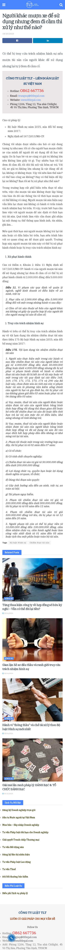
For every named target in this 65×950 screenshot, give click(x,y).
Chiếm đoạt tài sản (39, 542)
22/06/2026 (8, 613)
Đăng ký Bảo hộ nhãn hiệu (16, 854)
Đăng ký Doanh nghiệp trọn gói (18, 810)
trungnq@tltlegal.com (31, 95)
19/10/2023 (8, 33)
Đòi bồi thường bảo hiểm (15, 876)
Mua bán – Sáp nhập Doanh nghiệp (20, 824)
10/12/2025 (8, 794)
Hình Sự (9, 598)
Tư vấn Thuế (9, 869)
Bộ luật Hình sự (18, 542)
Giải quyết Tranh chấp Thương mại (20, 839)
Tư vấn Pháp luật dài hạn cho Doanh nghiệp (25, 832)
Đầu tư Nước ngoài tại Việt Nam (18, 817)
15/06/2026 (8, 673)
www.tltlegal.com (31, 99)
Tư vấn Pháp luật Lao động (16, 862)
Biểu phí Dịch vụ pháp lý (15, 893)
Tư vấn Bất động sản (13, 847)
